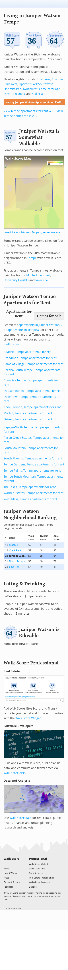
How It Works (10, 873)
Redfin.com (11, 344)
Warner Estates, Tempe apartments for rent (33, 493)
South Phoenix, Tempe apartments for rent (33, 458)
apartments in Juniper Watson (39, 325)
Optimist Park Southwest (36, 84)
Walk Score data (21, 818)
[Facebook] (11, 864)
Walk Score (11, 859)
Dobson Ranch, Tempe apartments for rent (33, 391)
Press (6, 878)
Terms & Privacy (12, 882)
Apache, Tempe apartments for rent (28, 352)
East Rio (14, 566)
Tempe (35, 232)
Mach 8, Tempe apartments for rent (28, 413)
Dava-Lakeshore (15, 93)
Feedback (8, 887)
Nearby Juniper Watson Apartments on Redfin (34, 102)
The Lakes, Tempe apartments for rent (30, 487)
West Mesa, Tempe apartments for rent (30, 499)
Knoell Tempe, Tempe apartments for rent (32, 407)
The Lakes (43, 79)
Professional (38, 859)
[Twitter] (6, 864)
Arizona (25, 232)
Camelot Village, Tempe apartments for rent (33, 364)
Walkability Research (39, 882)
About (7, 868)
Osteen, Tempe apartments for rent (28, 419)
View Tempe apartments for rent (26, 111)
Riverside (41, 280)
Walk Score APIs (14, 773)
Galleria (37, 93)
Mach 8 (13, 545)
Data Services (36, 873)
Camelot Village (49, 89)
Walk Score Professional (31, 663)
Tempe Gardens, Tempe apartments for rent (34, 464)
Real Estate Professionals (41, 878)
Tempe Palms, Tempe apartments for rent (32, 470)
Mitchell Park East (38, 275)
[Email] (17, 864)
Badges (33, 887)
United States (11, 232)
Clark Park (15, 550)
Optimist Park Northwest (21, 89)
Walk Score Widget (28, 718)
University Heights (16, 280)
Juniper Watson (51, 232)
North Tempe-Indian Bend (18, 561)
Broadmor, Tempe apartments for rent (30, 358)
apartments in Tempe (22, 330)
